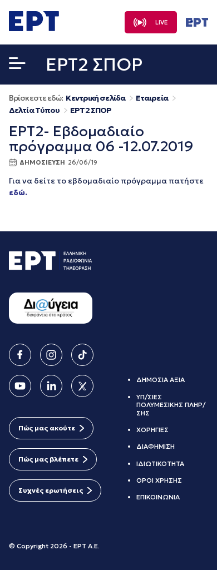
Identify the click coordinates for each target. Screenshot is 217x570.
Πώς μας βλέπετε (48, 459)
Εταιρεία (152, 98)
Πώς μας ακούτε (46, 428)
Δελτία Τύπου (34, 110)
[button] (17, 65)
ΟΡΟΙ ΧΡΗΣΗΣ (159, 480)
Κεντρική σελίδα (95, 98)
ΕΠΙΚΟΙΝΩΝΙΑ (158, 497)
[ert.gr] (34, 27)
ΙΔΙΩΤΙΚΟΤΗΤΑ (160, 463)
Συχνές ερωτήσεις (50, 490)
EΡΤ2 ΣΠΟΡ (90, 110)
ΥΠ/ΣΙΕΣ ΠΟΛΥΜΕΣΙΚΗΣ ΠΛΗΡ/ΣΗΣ (170, 405)
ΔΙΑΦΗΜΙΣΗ (155, 446)
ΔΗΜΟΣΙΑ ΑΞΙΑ (160, 379)
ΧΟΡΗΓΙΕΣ (152, 429)
